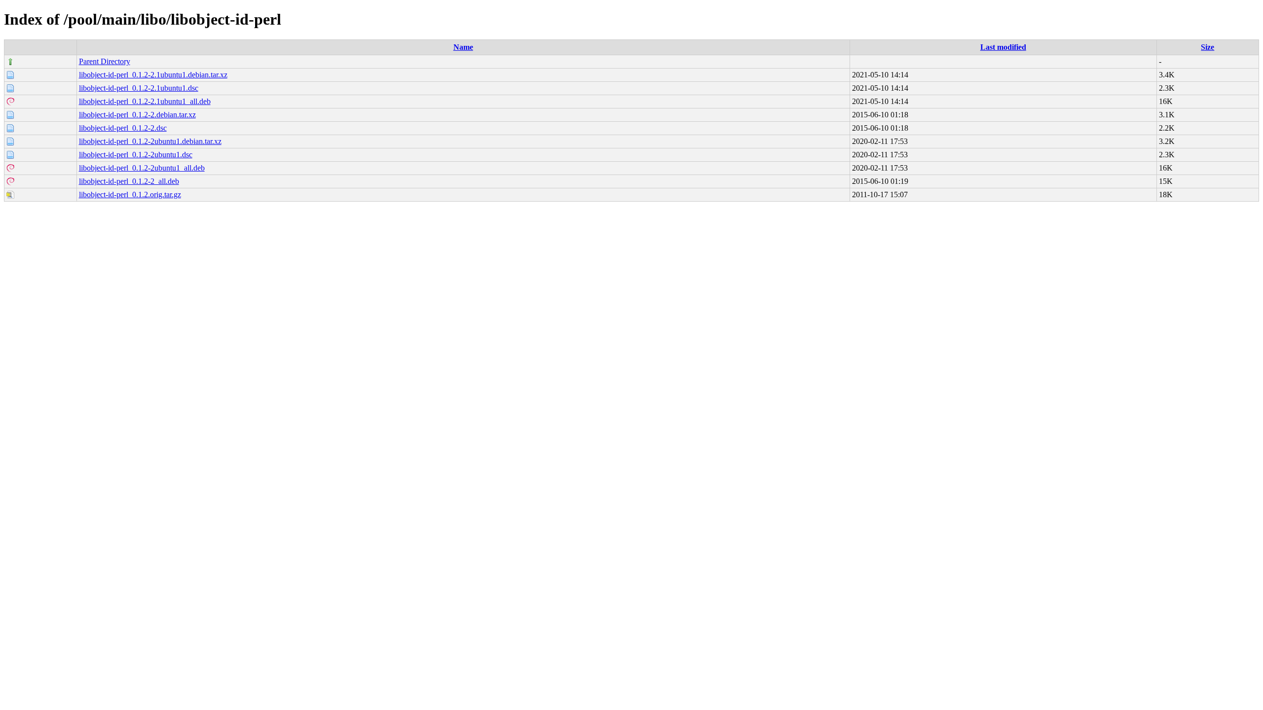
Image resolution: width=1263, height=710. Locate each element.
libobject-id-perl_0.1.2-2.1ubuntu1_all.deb (145, 101)
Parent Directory (104, 61)
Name (463, 47)
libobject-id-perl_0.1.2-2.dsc (123, 128)
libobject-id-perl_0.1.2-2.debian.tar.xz (137, 114)
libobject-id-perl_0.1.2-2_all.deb (129, 181)
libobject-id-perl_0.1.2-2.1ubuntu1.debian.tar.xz (153, 75)
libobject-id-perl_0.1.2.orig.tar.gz (130, 194)
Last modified (1003, 47)
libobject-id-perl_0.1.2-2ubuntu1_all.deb (142, 168)
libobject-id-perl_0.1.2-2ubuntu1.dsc (135, 154)
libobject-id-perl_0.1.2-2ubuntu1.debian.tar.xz (150, 141)
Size (1207, 47)
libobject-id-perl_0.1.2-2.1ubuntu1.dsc (138, 88)
